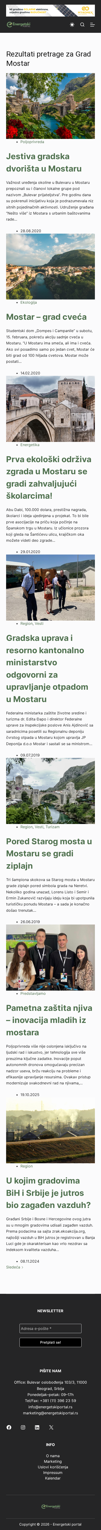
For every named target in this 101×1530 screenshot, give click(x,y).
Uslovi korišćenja (53, 1467)
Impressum (52, 1472)
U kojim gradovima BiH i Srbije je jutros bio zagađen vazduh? (48, 1193)
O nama (53, 1455)
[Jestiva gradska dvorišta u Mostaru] (50, 105)
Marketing (53, 1461)
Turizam (53, 826)
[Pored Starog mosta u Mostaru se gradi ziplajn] (50, 790)
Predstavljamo (33, 993)
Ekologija (28, 302)
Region (26, 623)
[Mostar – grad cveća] (50, 266)
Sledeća (13, 1267)
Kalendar (53, 1478)
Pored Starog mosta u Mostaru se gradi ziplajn (49, 853)
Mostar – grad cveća (46, 317)
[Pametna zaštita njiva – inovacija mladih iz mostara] (50, 957)
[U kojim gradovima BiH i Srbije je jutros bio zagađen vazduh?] (50, 1130)
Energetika (29, 444)
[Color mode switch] (72, 24)
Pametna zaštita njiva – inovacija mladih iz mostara (49, 1020)
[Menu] (92, 24)
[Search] (82, 25)
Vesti (39, 623)
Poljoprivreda (32, 141)
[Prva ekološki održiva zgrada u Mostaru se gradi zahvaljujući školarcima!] (50, 408)
